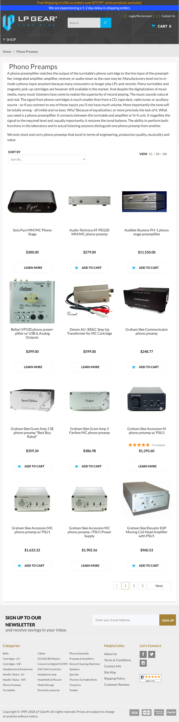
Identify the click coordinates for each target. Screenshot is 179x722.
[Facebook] (143, 654)
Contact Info (112, 666)
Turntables (9, 690)
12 (150, 154)
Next (159, 586)
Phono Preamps (12, 685)
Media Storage (46, 685)
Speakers (74, 669)
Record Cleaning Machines (84, 664)
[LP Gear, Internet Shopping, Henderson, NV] (115, 691)
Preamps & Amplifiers (81, 658)
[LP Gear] (30, 22)
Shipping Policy (114, 678)
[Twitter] (151, 654)
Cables (41, 653)
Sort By (14, 152)
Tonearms (75, 685)
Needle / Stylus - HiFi (14, 679)
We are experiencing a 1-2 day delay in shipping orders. (90, 8)
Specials (74, 674)
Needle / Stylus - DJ (13, 674)
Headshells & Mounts (50, 679)
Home (7, 51)
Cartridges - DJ (11, 658)
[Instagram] (143, 663)
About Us (110, 654)
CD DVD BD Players (49, 658)
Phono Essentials (79, 653)
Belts (6, 653)
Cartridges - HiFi (12, 664)
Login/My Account (140, 16)
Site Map (110, 672)
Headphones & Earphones (18, 669)
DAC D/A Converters (49, 669)
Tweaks (73, 690)
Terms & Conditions (117, 660)
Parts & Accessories (49, 690)
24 (157, 154)
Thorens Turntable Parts (83, 679)
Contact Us (168, 16)
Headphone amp (47, 674)
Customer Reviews (116, 684)
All (165, 154)
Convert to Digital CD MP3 (53, 664)
